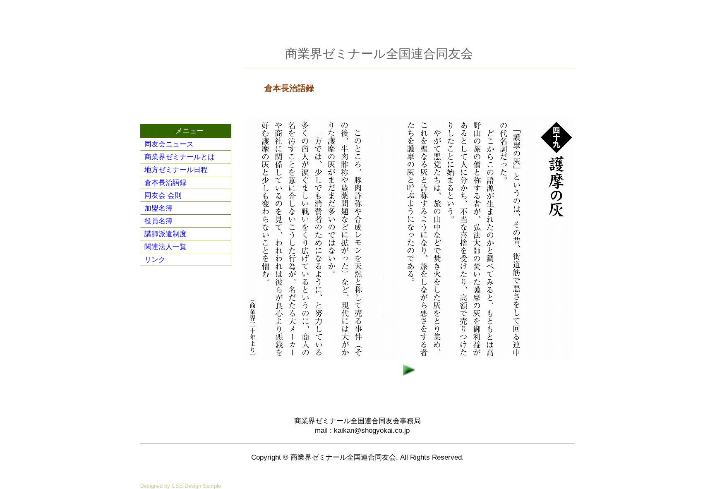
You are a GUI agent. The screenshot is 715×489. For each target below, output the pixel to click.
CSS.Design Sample (196, 486)
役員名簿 (158, 221)
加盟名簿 (158, 208)
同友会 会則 (163, 195)
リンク (155, 260)
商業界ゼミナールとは (179, 157)
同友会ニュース (169, 144)
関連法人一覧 (165, 247)
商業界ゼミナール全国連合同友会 (379, 53)
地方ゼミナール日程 (176, 170)
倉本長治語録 (165, 183)
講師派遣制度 (165, 234)
